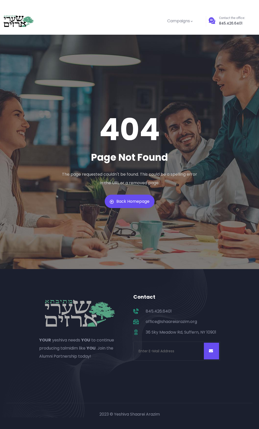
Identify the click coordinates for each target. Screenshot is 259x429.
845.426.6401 (230, 23)
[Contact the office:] (212, 20)
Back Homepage (132, 201)
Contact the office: (232, 18)
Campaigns (178, 21)
